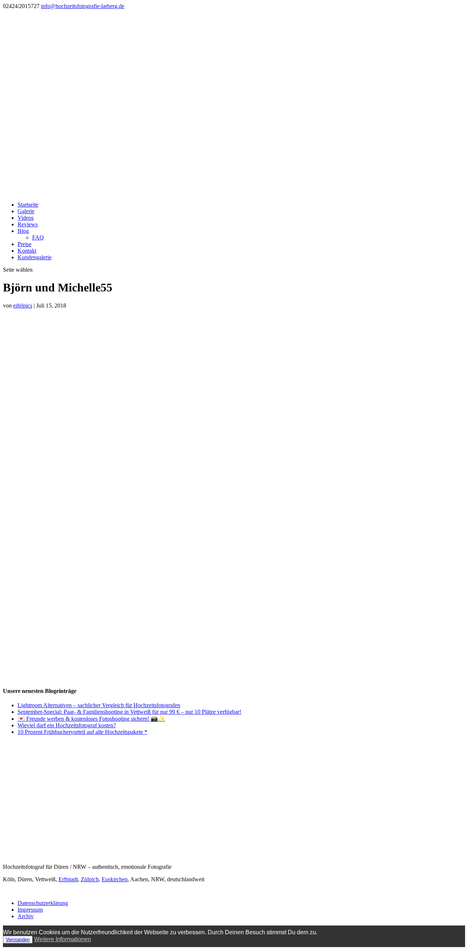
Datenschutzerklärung (43, 903)
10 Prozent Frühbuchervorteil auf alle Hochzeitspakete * (82, 732)
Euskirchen (115, 879)
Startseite (28, 204)
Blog (23, 231)
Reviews (28, 224)
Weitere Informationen (62, 939)
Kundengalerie (35, 257)
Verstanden (18, 939)
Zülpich (90, 879)
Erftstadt (68, 879)
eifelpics (22, 305)
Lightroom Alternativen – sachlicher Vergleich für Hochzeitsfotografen (99, 705)
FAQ (38, 237)
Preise (24, 244)
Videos (26, 218)
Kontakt (27, 251)
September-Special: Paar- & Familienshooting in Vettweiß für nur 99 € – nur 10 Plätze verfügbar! (129, 712)
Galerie (26, 211)
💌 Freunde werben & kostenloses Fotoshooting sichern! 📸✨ (91, 719)
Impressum (30, 909)
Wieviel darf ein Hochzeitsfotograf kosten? (67, 725)
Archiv (26, 916)
